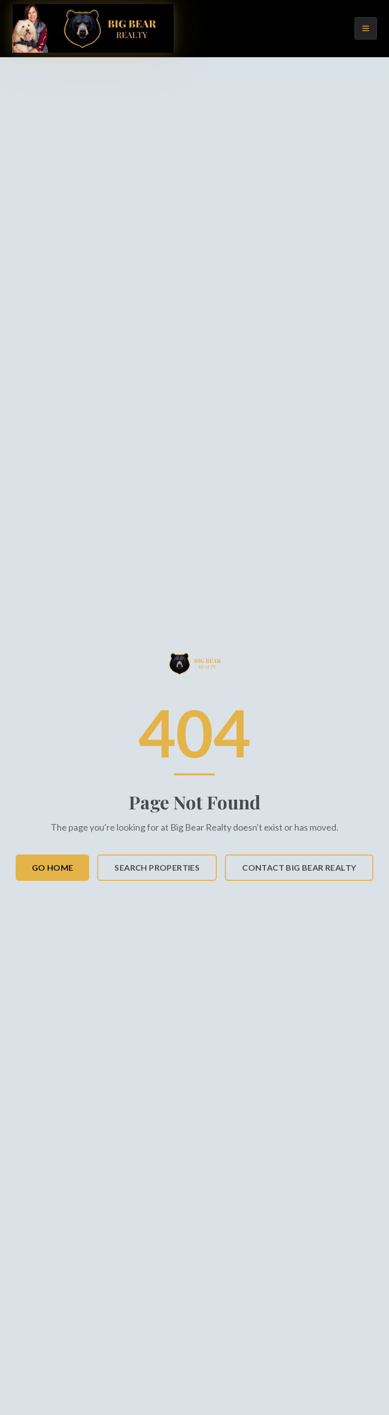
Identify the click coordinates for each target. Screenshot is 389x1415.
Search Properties (157, 867)
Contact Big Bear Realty (299, 867)
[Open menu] (366, 28)
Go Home (52, 867)
